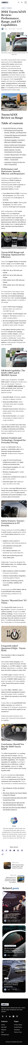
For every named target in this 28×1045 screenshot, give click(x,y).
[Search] (18, 2)
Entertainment (5, 1034)
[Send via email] (22, 850)
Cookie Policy (18, 1027)
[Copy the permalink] (2, 854)
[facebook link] (6, 1016)
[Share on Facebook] (6, 850)
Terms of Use (18, 1032)
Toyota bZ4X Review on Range (13, 128)
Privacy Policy (18, 1024)
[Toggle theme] (22, 2)
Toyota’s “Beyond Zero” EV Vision (15, 154)
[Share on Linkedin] (18, 850)
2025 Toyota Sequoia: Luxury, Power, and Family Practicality (18, 866)
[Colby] (2, 29)
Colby (5, 28)
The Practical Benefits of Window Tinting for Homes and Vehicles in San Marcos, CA (14, 950)
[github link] (17, 1016)
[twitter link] (2, 1016)
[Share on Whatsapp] (14, 850)
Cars (2, 1032)
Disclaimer (17, 1029)
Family (3, 1024)
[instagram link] (13, 1016)
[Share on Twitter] (2, 850)
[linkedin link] (9, 1016)
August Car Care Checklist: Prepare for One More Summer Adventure (12, 915)
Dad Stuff (3, 1027)
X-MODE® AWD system (14, 386)
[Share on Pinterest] (10, 850)
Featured (3, 1029)
